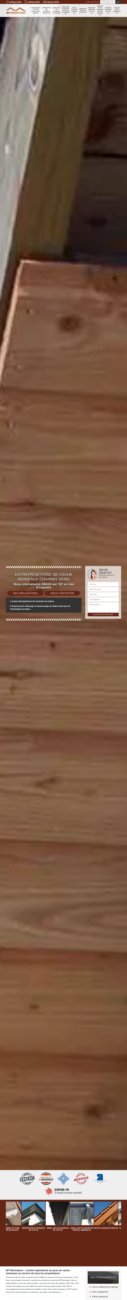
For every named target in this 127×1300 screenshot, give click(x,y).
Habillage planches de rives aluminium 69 (65, 10)
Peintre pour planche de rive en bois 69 (100, 10)
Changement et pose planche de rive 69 (36, 10)
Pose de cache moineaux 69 (116, 10)
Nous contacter (62, 593)
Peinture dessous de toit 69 (91, 10)
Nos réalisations (25, 593)
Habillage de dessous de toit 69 (56, 10)
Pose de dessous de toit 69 (108, 10)
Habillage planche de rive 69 (83, 10)
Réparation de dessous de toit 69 (46, 10)
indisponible (15, 2)
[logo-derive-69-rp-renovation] (16, 10)
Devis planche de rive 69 (74, 10)
